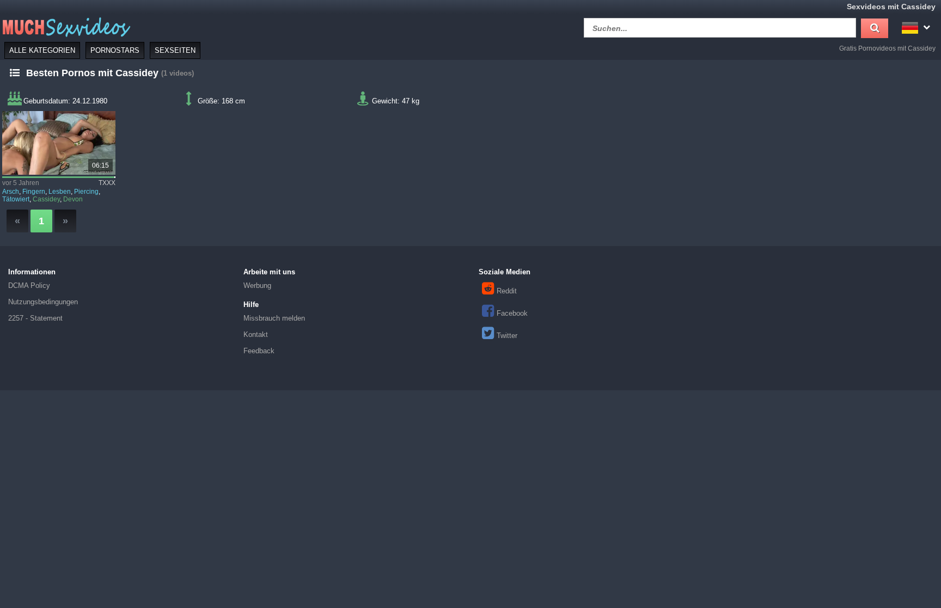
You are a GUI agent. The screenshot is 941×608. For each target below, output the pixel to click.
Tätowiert (15, 199)
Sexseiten (175, 50)
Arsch (10, 191)
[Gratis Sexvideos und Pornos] (65, 26)
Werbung (257, 285)
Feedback (258, 351)
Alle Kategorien (42, 50)
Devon (73, 199)
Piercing (86, 191)
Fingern (33, 191)
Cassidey (46, 199)
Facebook (512, 313)
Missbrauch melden (274, 318)
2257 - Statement (35, 318)
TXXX (107, 183)
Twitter (507, 335)
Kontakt (255, 334)
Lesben (59, 191)
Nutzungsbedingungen (43, 302)
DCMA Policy (29, 285)
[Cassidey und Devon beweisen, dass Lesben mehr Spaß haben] (58, 143)
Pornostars (114, 50)
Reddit (507, 291)
